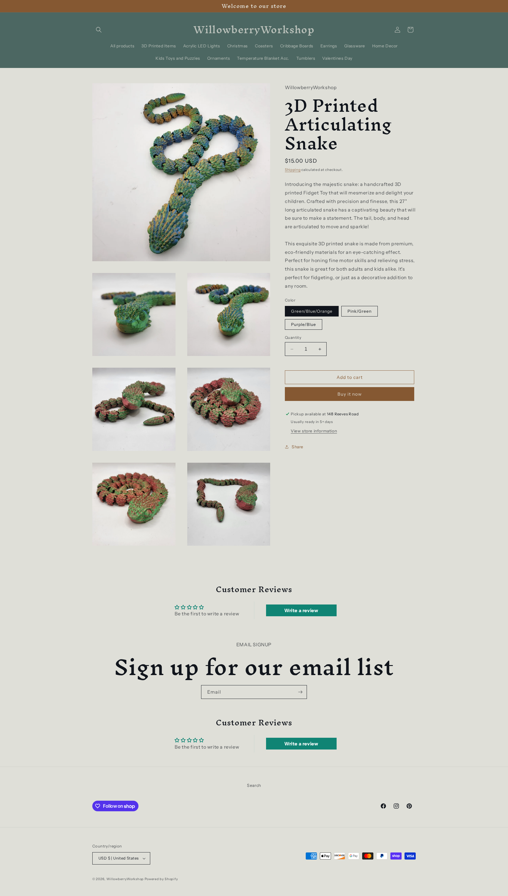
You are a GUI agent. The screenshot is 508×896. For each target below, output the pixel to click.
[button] (98, 29)
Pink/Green (359, 311)
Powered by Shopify (161, 879)
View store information (314, 431)
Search (254, 785)
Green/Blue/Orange (311, 311)
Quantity (293, 337)
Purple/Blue (303, 324)
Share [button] (297, 446)
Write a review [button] (301, 610)
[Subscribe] (300, 692)
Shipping (293, 169)
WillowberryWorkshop (125, 879)
